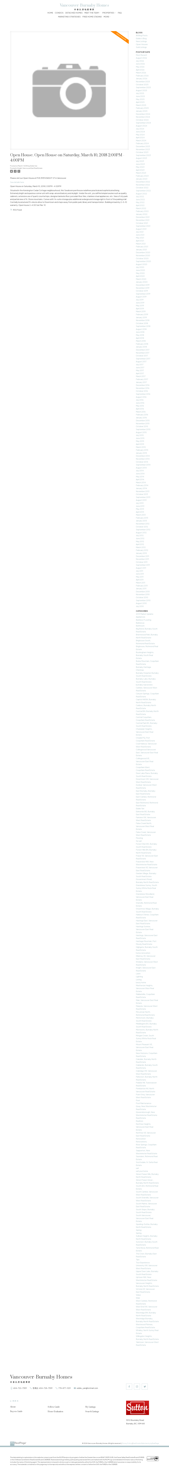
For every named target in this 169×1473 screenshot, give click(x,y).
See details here (17, 182)
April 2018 (140, 338)
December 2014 (143, 456)
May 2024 (140, 134)
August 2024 (141, 126)
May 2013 (140, 509)
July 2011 (139, 571)
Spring (138, 1230)
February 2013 (142, 518)
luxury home (141, 982)
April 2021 (140, 240)
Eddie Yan (140, 808)
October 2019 (142, 291)
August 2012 (141, 532)
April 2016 (140, 408)
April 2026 (140, 70)
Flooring (139, 838)
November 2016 (142, 388)
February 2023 (142, 176)
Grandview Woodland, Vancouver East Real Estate (145, 897)
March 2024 (141, 140)
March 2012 (141, 547)
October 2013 (142, 494)
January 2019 (141, 317)
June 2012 (140, 538)
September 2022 (143, 190)
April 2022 (140, 205)
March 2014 (141, 482)
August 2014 (141, 467)
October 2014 (142, 462)
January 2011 (141, 588)
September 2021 (143, 226)
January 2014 (141, 488)
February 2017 (142, 379)
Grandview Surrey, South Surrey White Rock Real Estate (146, 888)
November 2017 (142, 353)
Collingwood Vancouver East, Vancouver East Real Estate (147, 752)
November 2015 (142, 423)
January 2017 (141, 382)
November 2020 (143, 255)
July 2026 (140, 61)
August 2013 (141, 500)
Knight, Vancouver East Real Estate (29, 168)
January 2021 (141, 249)
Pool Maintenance (143, 1103)
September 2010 (143, 600)
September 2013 (143, 497)
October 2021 (142, 223)
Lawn (138, 973)
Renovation (141, 1138)
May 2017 (140, 370)
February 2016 (142, 414)
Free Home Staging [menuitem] (92, 16)
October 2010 (142, 597)
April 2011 (140, 579)
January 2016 (141, 417)
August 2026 (141, 58)
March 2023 (141, 173)
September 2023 (143, 155)
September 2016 (143, 394)
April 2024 (140, 137)
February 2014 (142, 485)
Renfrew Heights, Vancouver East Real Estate (144, 1127)
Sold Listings (141, 47)
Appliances (140, 617)
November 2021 (142, 220)
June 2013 (140, 506)
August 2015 (141, 432)
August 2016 (141, 397)
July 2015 (140, 435)
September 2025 (143, 87)
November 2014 (143, 459)
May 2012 (140, 541)
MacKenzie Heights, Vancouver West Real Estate (145, 988)
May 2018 (140, 335)
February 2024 (142, 143)
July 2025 (140, 93)
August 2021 (141, 229)
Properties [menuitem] (108, 13)
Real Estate (141, 1118)
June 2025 (140, 96)
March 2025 (141, 105)
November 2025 (143, 81)
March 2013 (141, 515)
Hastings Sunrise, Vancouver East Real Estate (144, 929)
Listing (139, 979)
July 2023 (140, 161)
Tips (137, 1259)
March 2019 (141, 311)
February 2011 (142, 585)
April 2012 (140, 544)
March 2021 (141, 243)
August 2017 (141, 361)
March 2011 (140, 582)
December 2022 (143, 181)
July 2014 (140, 470)
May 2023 (140, 167)
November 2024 (143, 117)
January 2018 (141, 347)
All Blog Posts (142, 35)
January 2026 (141, 78)
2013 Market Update (144, 614)
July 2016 (139, 400)
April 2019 (140, 308)
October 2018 (142, 323)
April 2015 (140, 444)
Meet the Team (91, 13)
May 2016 (140, 406)
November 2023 (143, 149)
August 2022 (141, 193)
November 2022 (143, 184)
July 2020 (140, 267)
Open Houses (142, 44)
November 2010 (143, 594)
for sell (139, 841)
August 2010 (141, 603)
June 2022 (140, 199)
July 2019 (139, 299)
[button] (129, 1387)
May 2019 (140, 305)
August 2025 (141, 90)
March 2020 (141, 279)
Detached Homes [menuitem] (74, 13)
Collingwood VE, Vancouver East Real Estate (144, 761)
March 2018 (141, 341)
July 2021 (140, 232)
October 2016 (142, 391)
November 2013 (142, 491)
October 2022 (142, 187)
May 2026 (140, 67)
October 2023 (142, 152)
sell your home (142, 1171)
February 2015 (142, 450)
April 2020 (140, 276)
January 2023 (141, 179)
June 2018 (140, 332)
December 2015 (143, 420)
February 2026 (142, 75)
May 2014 (140, 476)
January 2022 (141, 214)
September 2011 (143, 565)
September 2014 (143, 464)
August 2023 (141, 158)
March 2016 (141, 411)
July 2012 (140, 535)
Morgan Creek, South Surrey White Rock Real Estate (146, 1038)
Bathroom (140, 625)
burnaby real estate (144, 684)
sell (137, 1168)
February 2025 (142, 108)
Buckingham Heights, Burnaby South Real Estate (145, 655)
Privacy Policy (127, 1443)
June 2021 (140, 235)
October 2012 (142, 526)
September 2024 (143, 123)
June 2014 (140, 473)
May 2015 (140, 441)
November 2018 (142, 320)
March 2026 (141, 72)
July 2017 (139, 364)
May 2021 (140, 237)
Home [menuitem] (50, 13)
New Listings (141, 41)
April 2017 (140, 373)
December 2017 (142, 350)
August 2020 (141, 264)
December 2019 (142, 285)
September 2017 (143, 358)
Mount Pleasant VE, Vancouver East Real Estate (144, 1047)
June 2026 (140, 64)
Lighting (139, 976)
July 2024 (140, 129)
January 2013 (141, 520)
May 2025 (140, 99)
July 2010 (140, 606)
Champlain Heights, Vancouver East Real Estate (144, 732)
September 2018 (143, 326)
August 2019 (141, 296)
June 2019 (140, 302)
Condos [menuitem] (59, 13)
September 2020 (143, 261)
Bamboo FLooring (143, 620)
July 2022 (140, 196)
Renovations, (141, 1141)
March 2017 (141, 376)
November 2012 (142, 523)
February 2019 (142, 314)
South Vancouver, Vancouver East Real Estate (144, 1218)
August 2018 (141, 329)
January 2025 (141, 111)
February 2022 (142, 211)
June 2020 (140, 270)
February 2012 (142, 550)
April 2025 (140, 102)
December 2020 (143, 252)
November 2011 (142, 559)
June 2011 (140, 574)
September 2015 (143, 429)
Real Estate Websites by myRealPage (146, 1443)
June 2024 (140, 131)
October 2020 (142, 258)
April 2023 (140, 170)
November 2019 (142, 288)
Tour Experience (143, 1262)
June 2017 (140, 367)
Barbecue (140, 623)
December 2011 (142, 556)
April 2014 (140, 479)
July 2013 (139, 503)
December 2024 (143, 114)
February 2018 (142, 344)
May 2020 (140, 273)
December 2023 (143, 146)
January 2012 (141, 553)
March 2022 (141, 208)
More (106, 16)
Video (138, 1295)
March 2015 (141, 447)
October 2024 (142, 120)
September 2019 (143, 294)
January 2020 (142, 282)
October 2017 (142, 355)
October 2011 (142, 562)
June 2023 (140, 164)
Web (138, 1298)
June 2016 (140, 403)
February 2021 (142, 246)
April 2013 (140, 512)
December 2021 (143, 217)
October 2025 (142, 84)
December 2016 (142, 385)
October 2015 (142, 426)
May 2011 (140, 577)
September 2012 (143, 529)
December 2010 (143, 591)
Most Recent (141, 55)
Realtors (139, 1121)
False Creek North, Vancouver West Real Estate (145, 826)
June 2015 (140, 438)
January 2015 (141, 453)
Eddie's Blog (141, 38)
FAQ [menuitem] (120, 13)
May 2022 (140, 202)
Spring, (139, 1233)
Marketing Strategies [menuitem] (69, 16)
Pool (138, 1100)
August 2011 (141, 568)
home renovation (143, 953)
